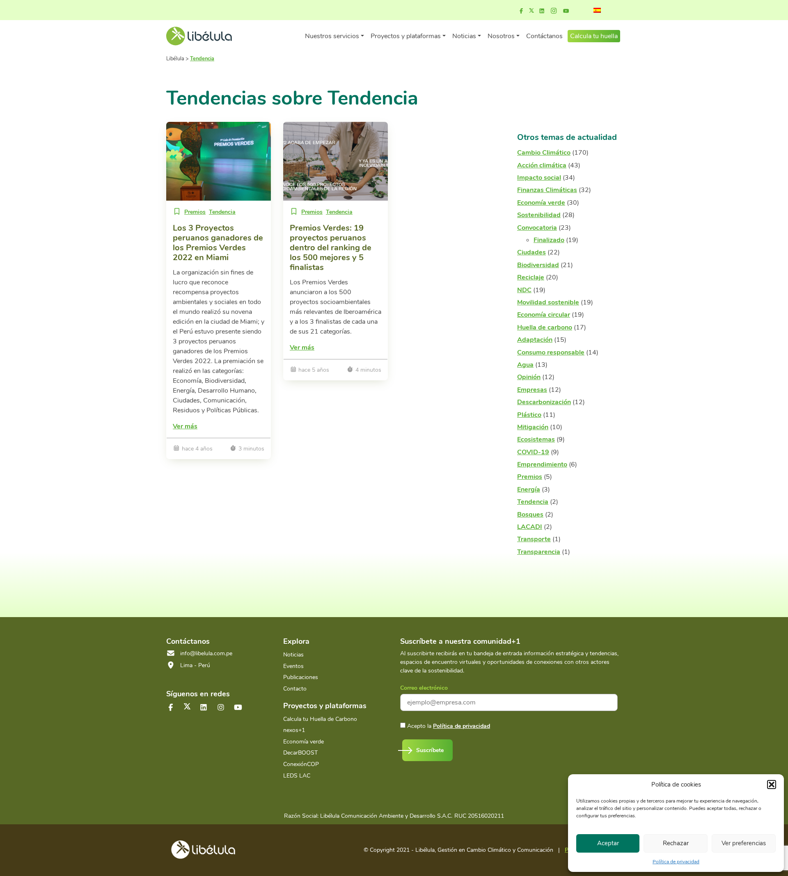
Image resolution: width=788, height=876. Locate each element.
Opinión (529, 377)
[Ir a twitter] (187, 706)
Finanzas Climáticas (547, 189)
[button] (771, 784)
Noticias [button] (464, 36)
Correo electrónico (424, 688)
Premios (195, 212)
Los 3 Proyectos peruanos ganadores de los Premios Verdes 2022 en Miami (218, 242)
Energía (528, 489)
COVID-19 (533, 452)
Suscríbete (430, 750)
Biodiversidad (538, 265)
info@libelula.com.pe (206, 653)
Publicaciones (300, 677)
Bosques (530, 514)
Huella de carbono (544, 327)
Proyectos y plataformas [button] (406, 36)
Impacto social (539, 177)
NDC (524, 290)
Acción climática (541, 165)
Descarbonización (544, 402)
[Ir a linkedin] (541, 11)
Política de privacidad (676, 861)
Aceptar (608, 843)
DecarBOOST (300, 753)
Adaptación (534, 339)
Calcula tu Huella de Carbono (320, 719)
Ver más (185, 426)
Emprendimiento (542, 464)
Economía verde (541, 202)
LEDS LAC (296, 776)
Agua (525, 364)
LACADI (529, 526)
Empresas (532, 389)
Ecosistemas (536, 439)
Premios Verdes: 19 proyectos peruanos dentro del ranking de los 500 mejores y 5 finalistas (330, 247)
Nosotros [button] (501, 36)
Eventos (293, 666)
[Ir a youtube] (566, 11)
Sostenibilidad (539, 215)
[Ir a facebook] (521, 11)
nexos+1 (294, 730)
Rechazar (676, 843)
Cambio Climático (543, 152)
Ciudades (531, 252)
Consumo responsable (550, 352)
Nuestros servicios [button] (332, 36)
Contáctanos (544, 36)
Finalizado (549, 240)
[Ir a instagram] (554, 11)
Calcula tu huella (594, 36)
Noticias (293, 655)
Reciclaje (530, 277)
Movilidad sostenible (548, 302)
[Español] (597, 10)
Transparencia (538, 551)
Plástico (529, 414)
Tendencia (222, 212)
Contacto (295, 689)
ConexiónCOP (301, 764)
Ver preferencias (744, 843)
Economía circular (543, 314)
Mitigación (532, 427)
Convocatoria (537, 227)
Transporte (534, 539)
